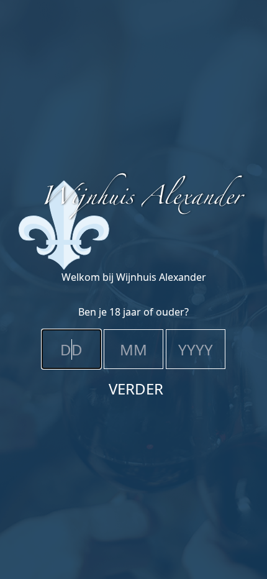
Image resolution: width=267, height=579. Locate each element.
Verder (136, 388)
